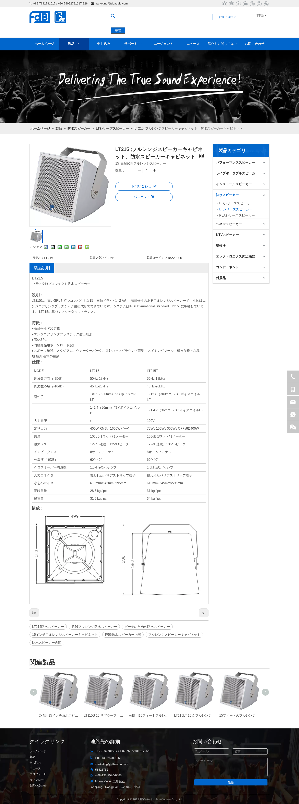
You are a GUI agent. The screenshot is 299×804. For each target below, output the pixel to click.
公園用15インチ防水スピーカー (59, 715)
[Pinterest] (259, 4)
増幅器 (221, 245)
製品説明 (42, 268)
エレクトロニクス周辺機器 (235, 256)
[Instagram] (252, 4)
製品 (32, 757)
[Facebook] (224, 4)
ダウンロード (38, 779)
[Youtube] (245, 4)
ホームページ (38, 751)
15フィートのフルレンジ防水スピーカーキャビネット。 (239, 715)
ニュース (35, 768)
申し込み (35, 762)
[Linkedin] (231, 4)
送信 (231, 782)
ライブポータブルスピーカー (237, 173)
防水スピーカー (227, 195)
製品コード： (155, 257)
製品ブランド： (100, 257)
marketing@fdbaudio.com (111, 3)
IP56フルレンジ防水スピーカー (94, 626)
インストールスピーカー (234, 184)
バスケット (142, 197)
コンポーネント (227, 267)
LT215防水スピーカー (48, 626)
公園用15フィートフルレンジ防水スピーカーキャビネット (149, 715)
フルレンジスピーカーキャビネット (174, 634)
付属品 (221, 278)
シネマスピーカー (229, 224)
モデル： (38, 257)
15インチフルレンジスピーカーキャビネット (65, 634)
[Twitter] (238, 4)
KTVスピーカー (227, 234)
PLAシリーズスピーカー (237, 215)
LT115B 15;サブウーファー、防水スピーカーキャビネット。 (104, 715)
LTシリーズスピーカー (235, 209)
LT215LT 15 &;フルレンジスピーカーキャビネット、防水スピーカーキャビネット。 (194, 715)
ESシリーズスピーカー (236, 203)
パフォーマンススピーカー (235, 162)
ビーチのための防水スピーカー (147, 626)
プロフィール (38, 774)
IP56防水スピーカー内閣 (123, 634)
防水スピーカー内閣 (46, 642)
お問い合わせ (227, 17)
